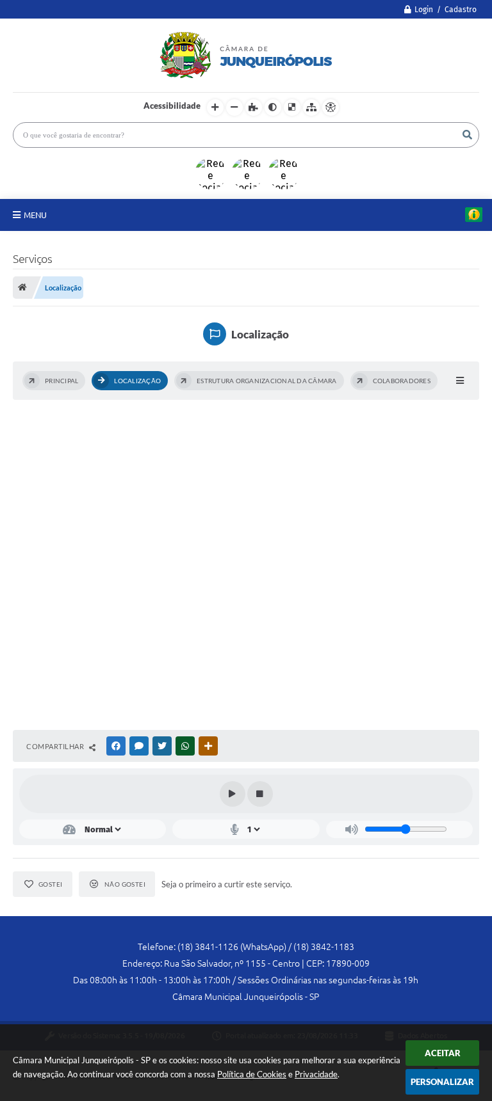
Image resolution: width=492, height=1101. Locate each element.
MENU (35, 214)
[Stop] (260, 794)
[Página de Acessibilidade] (330, 107)
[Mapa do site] (311, 107)
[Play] (232, 794)
